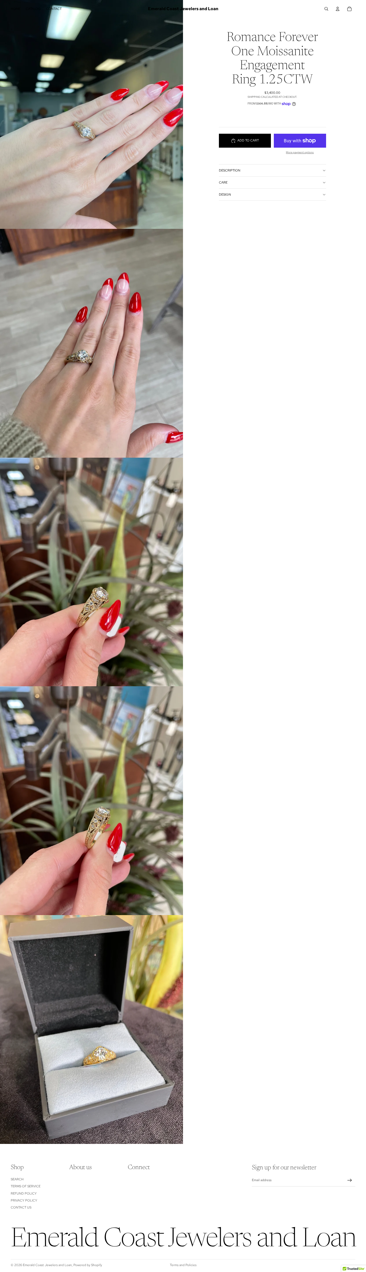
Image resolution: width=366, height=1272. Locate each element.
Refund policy (24, 1193)
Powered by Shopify (87, 1265)
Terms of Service (25, 1186)
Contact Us (21, 1207)
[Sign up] (349, 1180)
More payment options (300, 152)
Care (223, 182)
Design (225, 194)
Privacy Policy (24, 1200)
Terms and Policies (183, 1265)
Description (229, 170)
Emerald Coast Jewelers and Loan (47, 1265)
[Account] (337, 9)
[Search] (326, 9)
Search (17, 1179)
